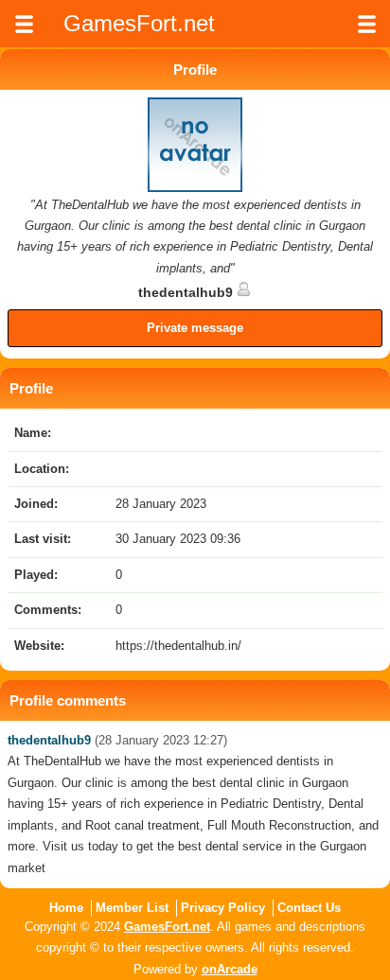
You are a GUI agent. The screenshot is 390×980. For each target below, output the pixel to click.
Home (66, 908)
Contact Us (309, 908)
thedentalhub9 (187, 292)
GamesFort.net (167, 926)
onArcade (229, 969)
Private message (195, 328)
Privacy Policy (223, 908)
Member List (132, 908)
